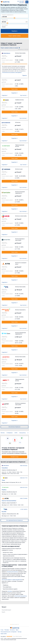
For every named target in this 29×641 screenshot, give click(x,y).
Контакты (12, 630)
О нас (2, 630)
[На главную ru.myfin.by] (14, 628)
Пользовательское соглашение (9, 631)
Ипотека (3, 432)
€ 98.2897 (21, 2)
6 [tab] (18, 624)
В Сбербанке (10, 432)
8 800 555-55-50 (23, 487)
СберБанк (4, 489)
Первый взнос (5, 20)
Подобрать (14, 31)
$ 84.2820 (21, 1)
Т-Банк (3, 480)
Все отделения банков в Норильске (14, 520)
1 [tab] (11, 624)
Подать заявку (14, 89)
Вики (17, 630)
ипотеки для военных (12, 571)
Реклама (7, 630)
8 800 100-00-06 (23, 465)
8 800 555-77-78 (23, 478)
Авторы (19, 631)
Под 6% (3, 612)
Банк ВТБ (4, 511)
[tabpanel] (14, 609)
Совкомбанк (5, 467)
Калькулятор (22, 432)
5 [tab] (16, 624)
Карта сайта (4, 633)
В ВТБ (16, 432)
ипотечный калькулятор (21, 596)
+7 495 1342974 (23, 509)
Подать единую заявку (14, 36)
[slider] (14, 18)
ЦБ (18, 1)
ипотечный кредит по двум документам (12, 579)
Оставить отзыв (14, 456)
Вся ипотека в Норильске (14, 426)
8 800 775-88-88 (23, 498)
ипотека (10, 591)
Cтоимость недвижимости (7, 14)
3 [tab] (13, 624)
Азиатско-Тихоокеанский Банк (9, 500)
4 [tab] (15, 624)
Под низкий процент (6, 610)
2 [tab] (12, 624)
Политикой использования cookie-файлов (11, 72)
